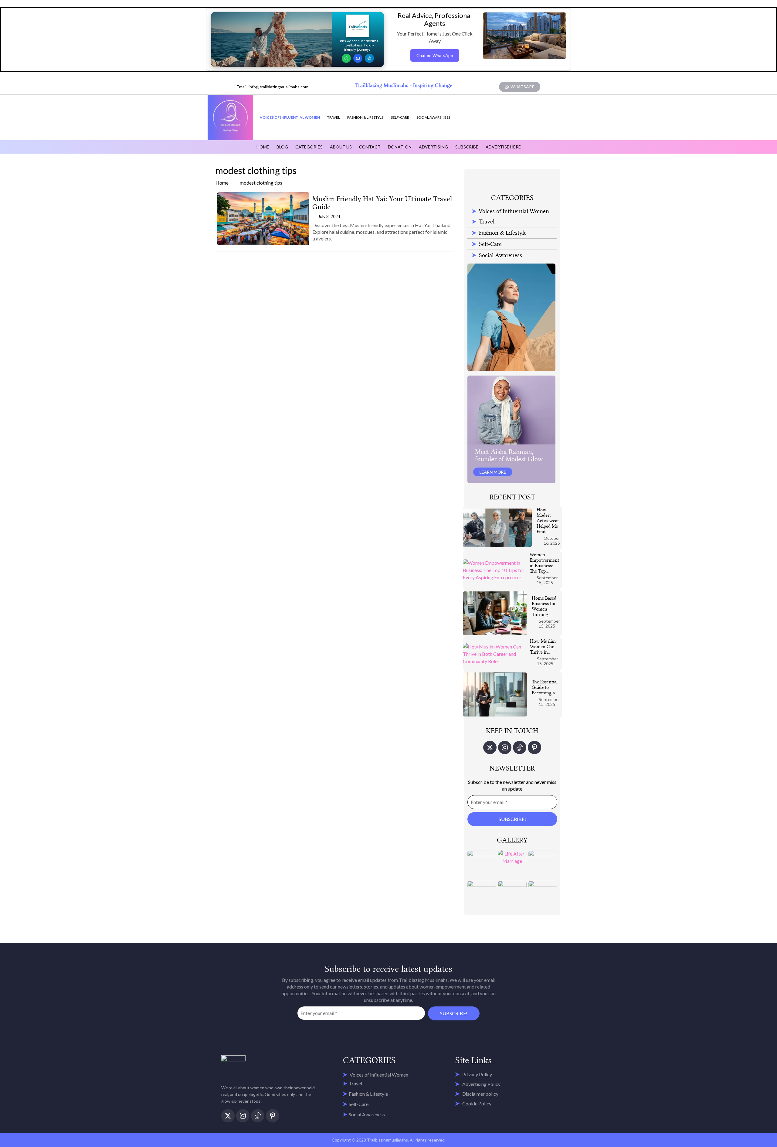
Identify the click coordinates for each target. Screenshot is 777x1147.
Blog (282, 146)
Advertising (433, 146)
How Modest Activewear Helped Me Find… (548, 520)
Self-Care (400, 117)
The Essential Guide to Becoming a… (545, 687)
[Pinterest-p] (534, 747)
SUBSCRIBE (466, 146)
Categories (309, 146)
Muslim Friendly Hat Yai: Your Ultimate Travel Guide (382, 203)
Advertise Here (503, 146)
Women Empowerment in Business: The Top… (544, 563)
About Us (341, 146)
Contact (370, 146)
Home (262, 146)
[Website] (369, 58)
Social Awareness (433, 117)
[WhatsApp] (346, 58)
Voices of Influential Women (290, 117)
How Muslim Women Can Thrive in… (543, 646)
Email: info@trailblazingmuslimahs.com (272, 86)
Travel (333, 117)
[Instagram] (504, 747)
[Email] (357, 58)
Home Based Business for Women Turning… (544, 606)
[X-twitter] (490, 747)
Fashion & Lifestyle (365, 117)
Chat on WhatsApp (434, 55)
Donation (400, 146)
